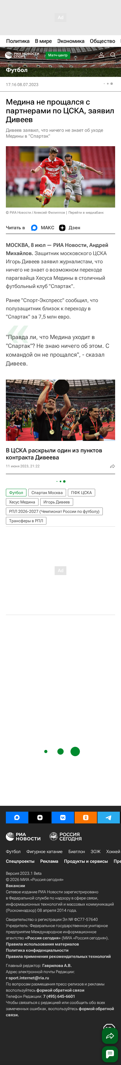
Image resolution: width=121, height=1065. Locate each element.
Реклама (49, 861)
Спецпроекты (20, 861)
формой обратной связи (60, 990)
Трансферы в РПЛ (26, 520)
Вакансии (15, 885)
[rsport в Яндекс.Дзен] (40, 817)
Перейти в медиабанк (86, 212)
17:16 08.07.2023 (22, 84)
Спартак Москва (47, 492)
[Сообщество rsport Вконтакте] (63, 817)
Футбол (16, 492)
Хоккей (113, 851)
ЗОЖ (95, 851)
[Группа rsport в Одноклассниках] (86, 817)
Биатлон (76, 851)
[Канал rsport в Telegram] (109, 817)
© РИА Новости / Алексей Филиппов (35, 212)
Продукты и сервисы (86, 861)
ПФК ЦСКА (81, 492)
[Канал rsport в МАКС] (17, 817)
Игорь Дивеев (56, 502)
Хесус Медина (22, 502)
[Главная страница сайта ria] (6, 55)
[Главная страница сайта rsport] (35, 55)
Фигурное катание (44, 851)
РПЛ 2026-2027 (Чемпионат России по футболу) (54, 511)
